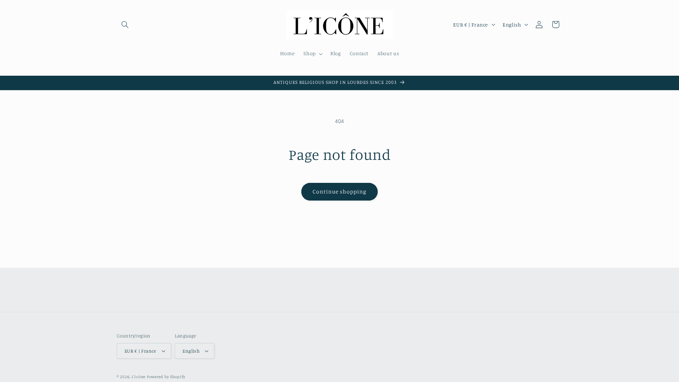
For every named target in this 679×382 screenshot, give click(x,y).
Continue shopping (340, 191)
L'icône (138, 376)
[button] (125, 24)
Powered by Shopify (166, 376)
